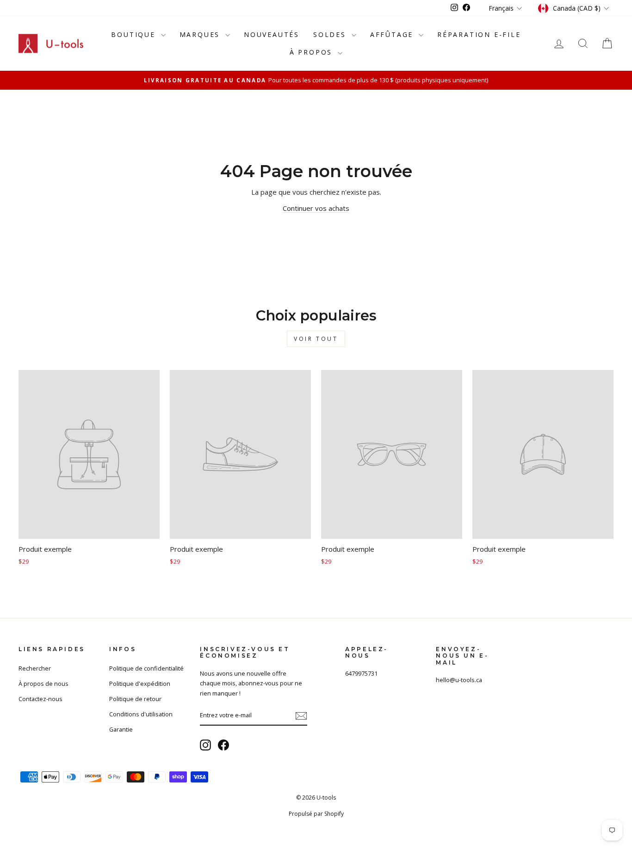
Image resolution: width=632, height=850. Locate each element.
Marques (201, 34)
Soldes (331, 34)
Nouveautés (271, 34)
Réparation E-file (479, 34)
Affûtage (393, 34)
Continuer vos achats (316, 208)
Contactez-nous (40, 699)
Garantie (121, 729)
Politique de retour (135, 699)
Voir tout (316, 339)
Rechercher (35, 668)
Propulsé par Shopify (316, 814)
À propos (312, 52)
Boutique (134, 34)
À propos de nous (43, 683)
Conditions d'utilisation (141, 714)
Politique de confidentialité (146, 668)
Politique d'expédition (139, 683)
